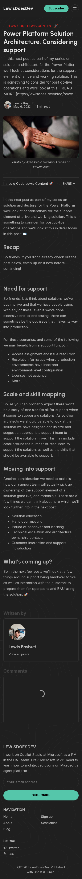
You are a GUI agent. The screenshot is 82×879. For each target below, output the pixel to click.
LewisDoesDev (38, 867)
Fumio (50, 872)
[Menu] (75, 8)
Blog (6, 829)
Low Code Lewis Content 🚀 (33, 26)
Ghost (38, 872)
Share (67, 183)
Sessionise (49, 823)
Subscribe (56, 8)
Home (7, 817)
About (7, 823)
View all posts (19, 654)
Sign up (47, 817)
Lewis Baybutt (23, 103)
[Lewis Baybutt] (7, 105)
